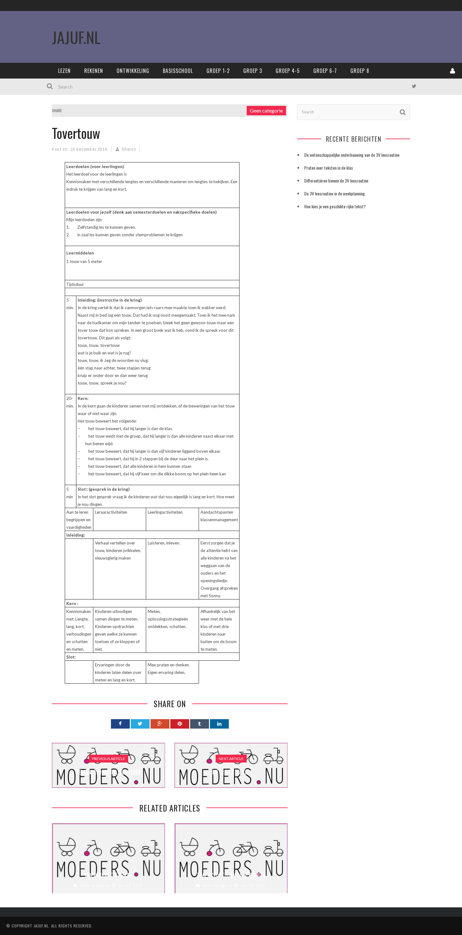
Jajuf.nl (41, 925)
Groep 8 (359, 70)
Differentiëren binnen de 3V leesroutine (336, 180)
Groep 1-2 (218, 70)
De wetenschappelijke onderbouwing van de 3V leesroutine (351, 154)
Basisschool (178, 70)
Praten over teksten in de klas (328, 167)
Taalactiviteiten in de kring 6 (231, 875)
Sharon (129, 149)
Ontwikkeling (133, 70)
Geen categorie (266, 110)
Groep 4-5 (288, 70)
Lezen (64, 70)
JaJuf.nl (76, 36)
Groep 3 (252, 70)
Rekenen (93, 70)
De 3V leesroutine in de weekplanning (334, 193)
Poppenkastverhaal (108, 875)
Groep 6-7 (325, 70)
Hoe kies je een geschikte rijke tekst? (335, 206)
